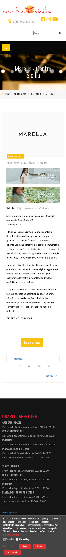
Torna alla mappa (32, 342)
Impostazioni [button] (8, 546)
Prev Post (18, 358)
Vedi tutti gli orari (9, 512)
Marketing (24, 539)
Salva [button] (25, 546)
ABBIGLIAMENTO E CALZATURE (28, 94)
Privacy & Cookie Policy (13, 534)
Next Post (49, 375)
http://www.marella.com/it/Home (33, 208)
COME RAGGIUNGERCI (24, 22)
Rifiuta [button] (39, 546)
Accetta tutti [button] (12, 552)
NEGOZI (43, 163)
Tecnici (10, 539)
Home (7, 94)
